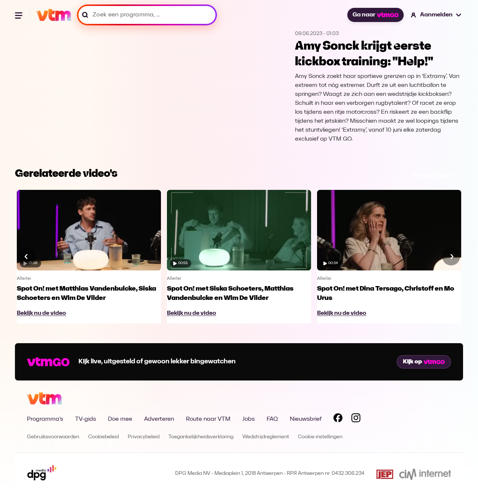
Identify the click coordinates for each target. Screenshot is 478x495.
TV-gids (85, 419)
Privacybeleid (143, 437)
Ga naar (364, 15)
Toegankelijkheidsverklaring (200, 437)
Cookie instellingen (320, 437)
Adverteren (159, 419)
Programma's (45, 419)
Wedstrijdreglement (265, 437)
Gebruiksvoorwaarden (53, 437)
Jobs (248, 419)
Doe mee (120, 419)
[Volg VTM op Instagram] (355, 419)
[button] (436, 14)
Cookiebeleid (103, 437)
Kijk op (412, 362)
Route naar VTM (208, 419)
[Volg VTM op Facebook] (337, 419)
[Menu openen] (19, 14)
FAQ (272, 419)
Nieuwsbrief (306, 419)
